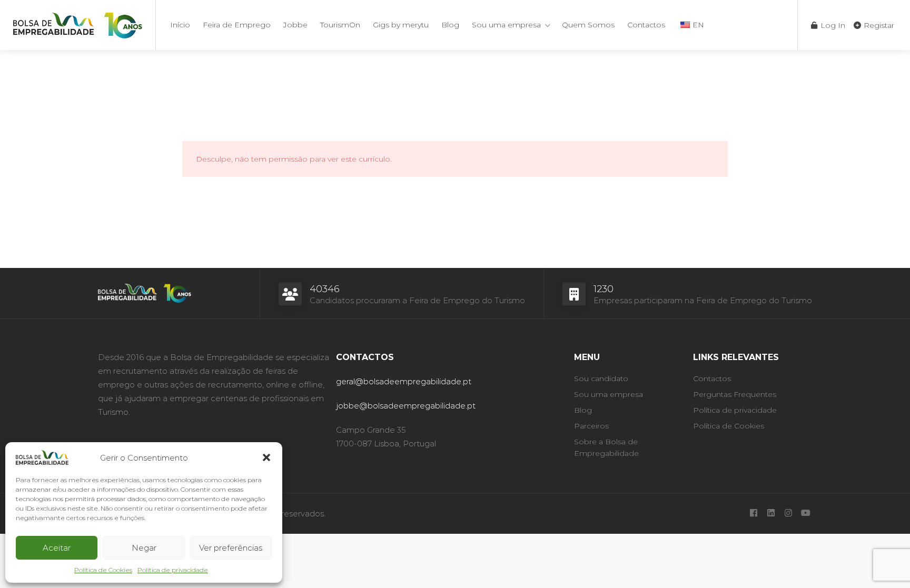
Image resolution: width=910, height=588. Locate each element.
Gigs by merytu (401, 24)
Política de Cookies (103, 570)
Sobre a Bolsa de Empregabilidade (606, 447)
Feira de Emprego (237, 24)
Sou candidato (601, 378)
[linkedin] (770, 513)
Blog (450, 24)
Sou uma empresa (506, 24)
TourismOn (340, 24)
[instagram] (788, 513)
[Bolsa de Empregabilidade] (77, 23)
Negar (144, 548)
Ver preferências (230, 548)
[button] (266, 457)
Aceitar (57, 548)
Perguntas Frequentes (734, 394)
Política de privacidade (172, 570)
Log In (831, 25)
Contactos (646, 24)
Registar (878, 25)
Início (180, 24)
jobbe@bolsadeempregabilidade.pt (406, 406)
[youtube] (805, 513)
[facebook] (753, 513)
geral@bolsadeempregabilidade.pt (403, 381)
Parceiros (591, 426)
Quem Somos (588, 24)
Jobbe (295, 24)
